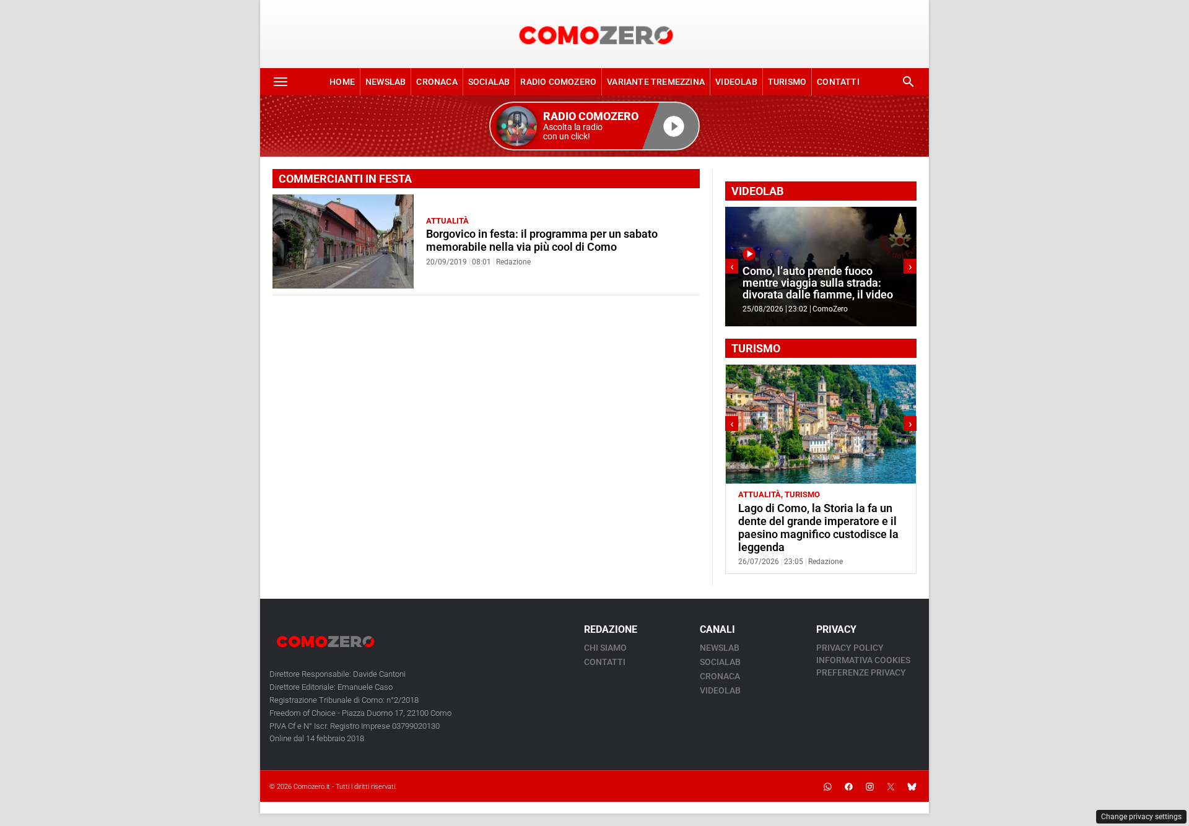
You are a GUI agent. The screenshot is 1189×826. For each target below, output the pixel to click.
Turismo (787, 82)
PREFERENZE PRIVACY (861, 672)
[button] (594, 126)
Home (342, 82)
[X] (890, 786)
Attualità (447, 220)
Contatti (838, 82)
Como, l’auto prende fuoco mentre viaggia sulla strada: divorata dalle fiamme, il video (818, 283)
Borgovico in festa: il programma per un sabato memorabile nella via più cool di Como (542, 240)
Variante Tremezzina (656, 82)
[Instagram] (869, 786)
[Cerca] (908, 82)
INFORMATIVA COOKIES (863, 660)
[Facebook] (848, 786)
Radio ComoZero (558, 82)
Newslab (385, 82)
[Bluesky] (912, 786)
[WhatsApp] (827, 786)
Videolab (736, 82)
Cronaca (436, 82)
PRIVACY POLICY (850, 648)
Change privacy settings (1141, 816)
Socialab (489, 82)
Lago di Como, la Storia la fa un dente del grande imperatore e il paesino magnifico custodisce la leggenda (818, 528)
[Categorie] (280, 81)
